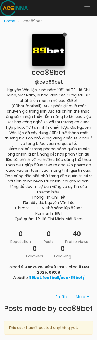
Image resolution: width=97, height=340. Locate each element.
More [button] (81, 296)
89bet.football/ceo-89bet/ (56, 277)
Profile (61, 296)
